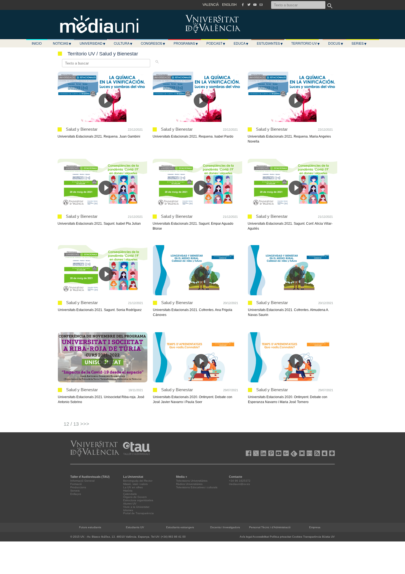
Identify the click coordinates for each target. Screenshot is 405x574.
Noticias (62, 43)
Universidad (92, 43)
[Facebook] (243, 5)
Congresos (153, 43)
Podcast (215, 43)
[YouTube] (255, 5)
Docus (335, 43)
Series (359, 43)
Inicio (37, 43)
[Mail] (261, 5)
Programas (186, 43)
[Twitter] (249, 5)
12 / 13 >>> (76, 424)
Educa (241, 43)
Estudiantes (270, 43)
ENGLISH (229, 5)
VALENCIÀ (210, 5)
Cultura (123, 43)
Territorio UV (305, 43)
